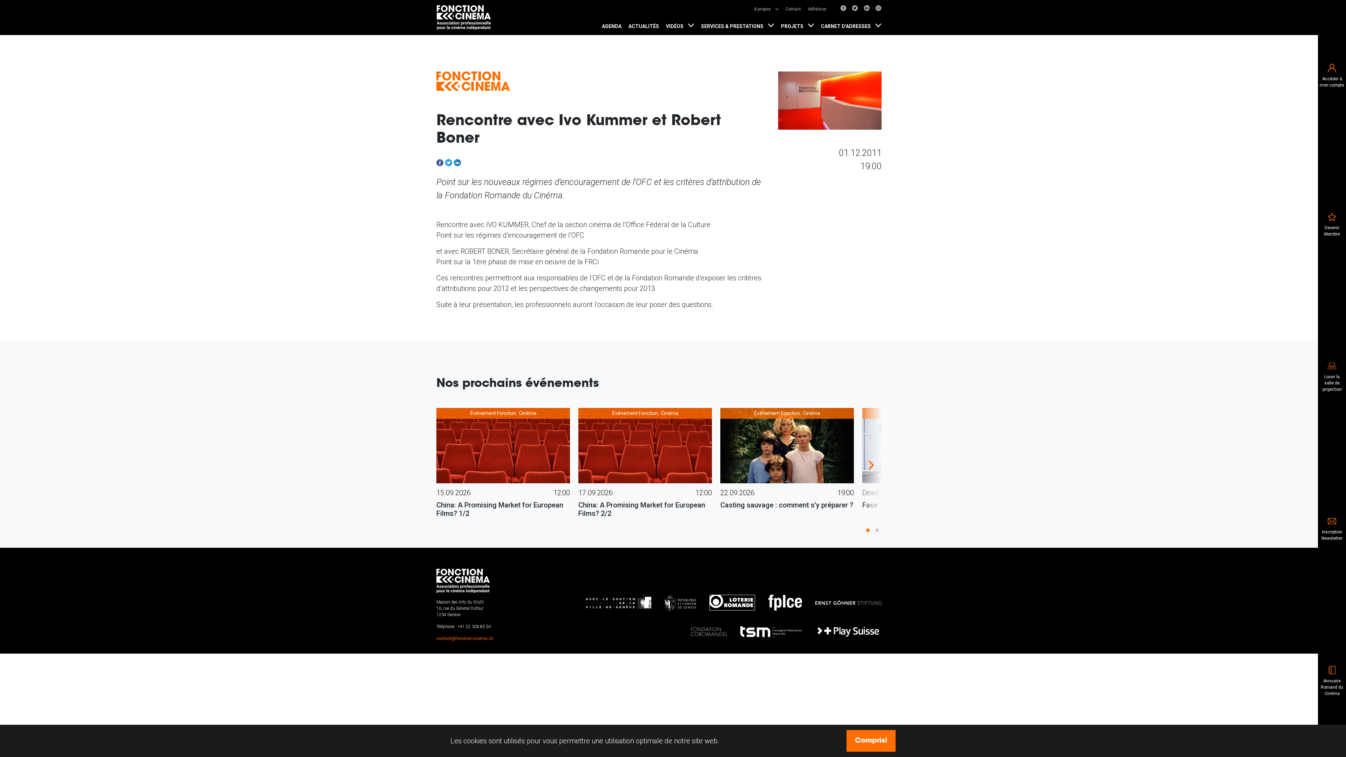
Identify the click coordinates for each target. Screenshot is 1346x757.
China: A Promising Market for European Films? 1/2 (499, 509)
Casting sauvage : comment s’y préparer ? (786, 505)
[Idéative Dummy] (464, 18)
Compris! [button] (871, 740)
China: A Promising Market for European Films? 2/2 (641, 509)
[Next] (870, 465)
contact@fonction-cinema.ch (465, 638)
